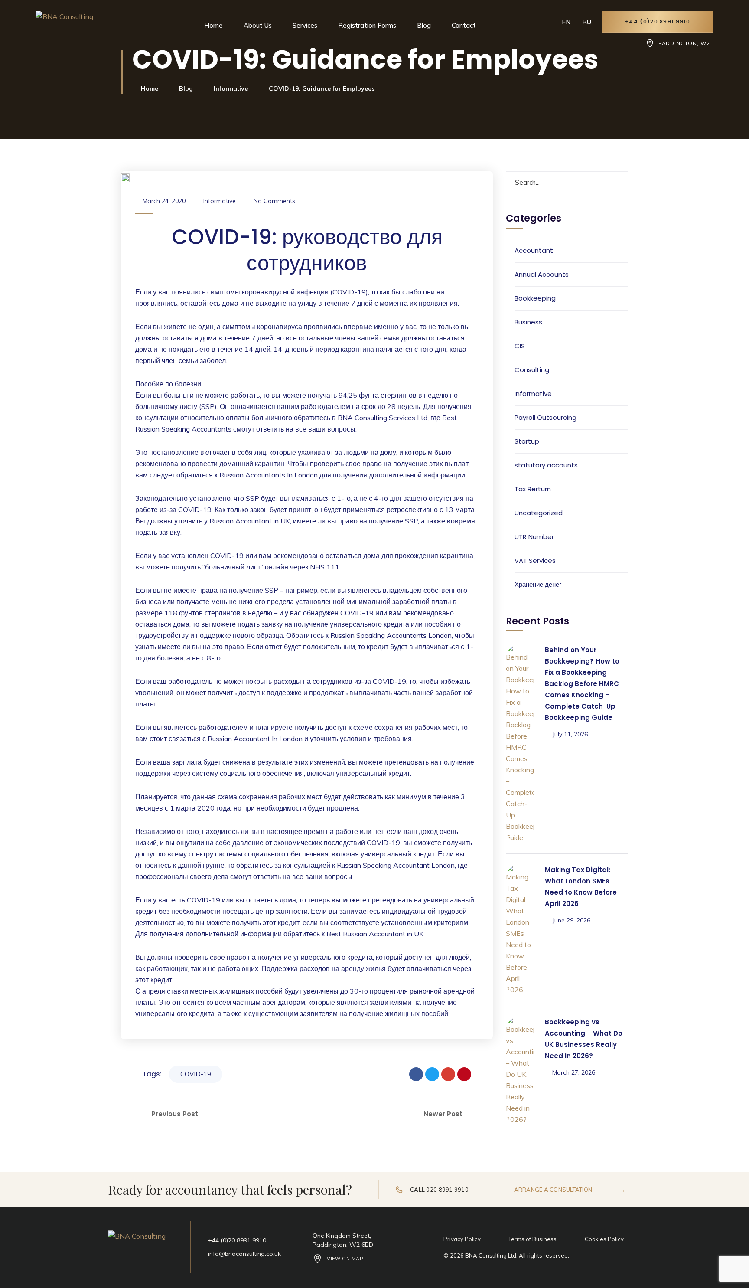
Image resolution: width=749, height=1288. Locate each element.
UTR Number (534, 536)
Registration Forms (367, 25)
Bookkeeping (535, 298)
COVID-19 (195, 1074)
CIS (520, 345)
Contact (464, 25)
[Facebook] (416, 1074)
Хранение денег (538, 584)
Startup (527, 441)
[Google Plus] (448, 1074)
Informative (231, 88)
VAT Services (535, 560)
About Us (258, 25)
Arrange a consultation (569, 1189)
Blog (424, 25)
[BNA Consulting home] (66, 27)
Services (305, 25)
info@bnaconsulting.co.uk (244, 1254)
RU (586, 22)
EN (566, 22)
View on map (345, 1258)
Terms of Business (532, 1239)
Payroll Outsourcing (545, 417)
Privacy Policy (462, 1239)
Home (213, 25)
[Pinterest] (464, 1074)
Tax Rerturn (533, 489)
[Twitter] (432, 1074)
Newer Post (443, 1113)
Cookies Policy (604, 1239)
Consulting (532, 369)
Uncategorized (539, 512)
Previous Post (174, 1113)
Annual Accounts (542, 274)
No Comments (274, 201)
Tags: (152, 1074)
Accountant (534, 250)
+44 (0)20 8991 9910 (657, 21)
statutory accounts (546, 465)
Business (528, 322)
